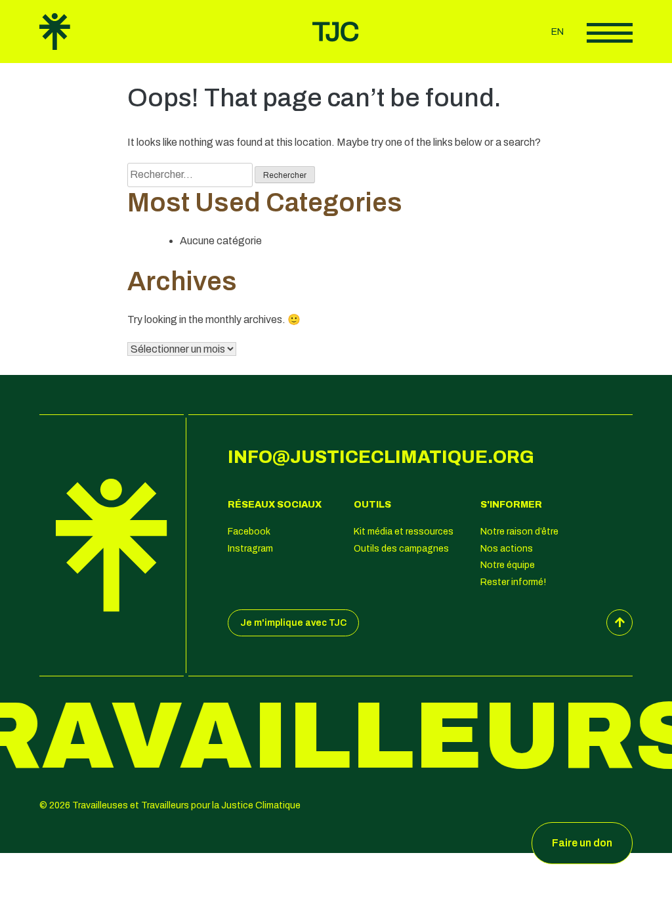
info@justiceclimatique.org (381, 457)
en (557, 32)
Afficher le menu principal (610, 33)
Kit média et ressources (403, 531)
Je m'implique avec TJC (293, 623)
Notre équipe (507, 565)
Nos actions (506, 549)
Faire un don (582, 842)
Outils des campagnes (401, 549)
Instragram (250, 549)
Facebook (249, 531)
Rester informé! (513, 582)
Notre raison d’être (519, 531)
